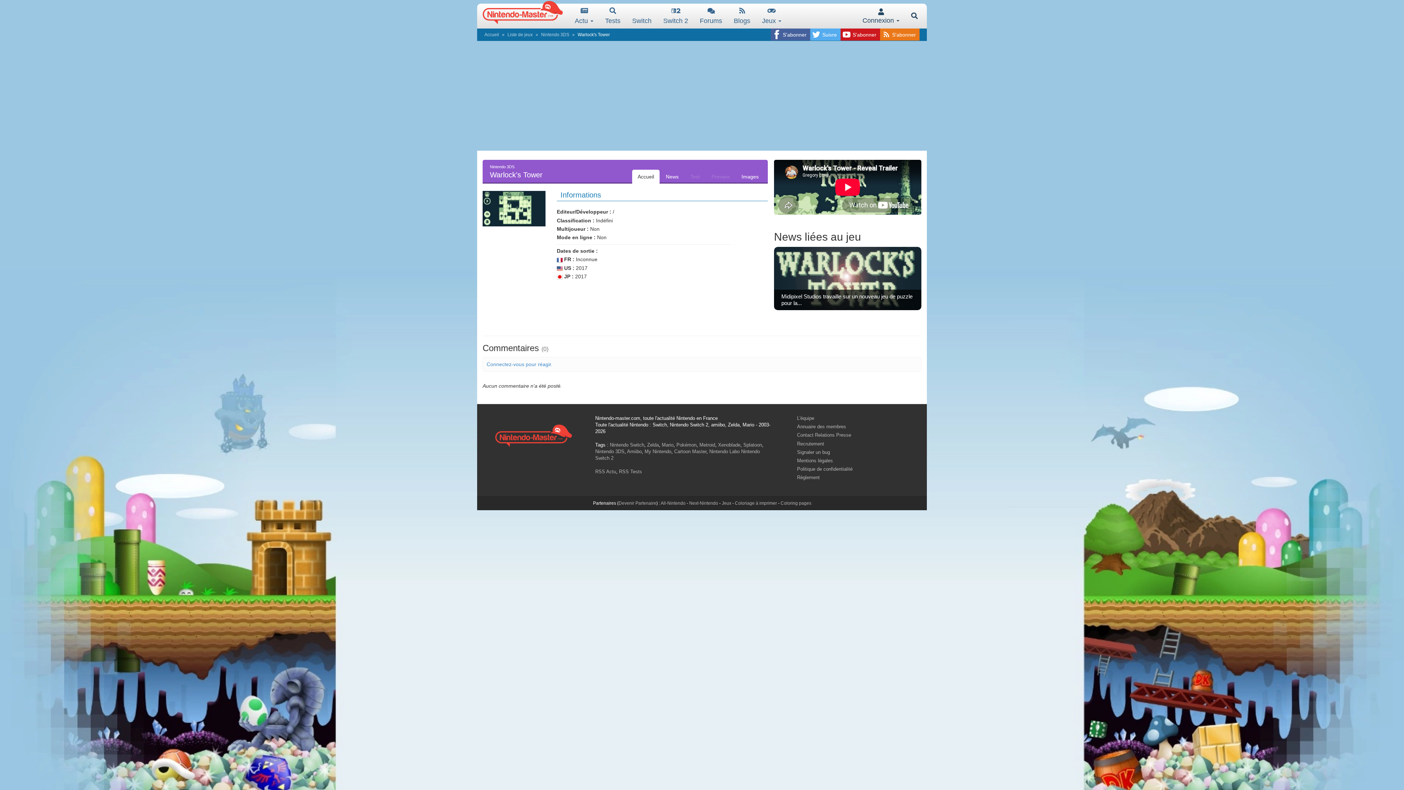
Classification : (576, 220)
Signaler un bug (813, 452)
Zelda (653, 445)
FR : (568, 259)
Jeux (770, 21)
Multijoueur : (573, 229)
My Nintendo (658, 451)
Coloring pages (796, 503)
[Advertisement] (702, 96)
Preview (721, 177)
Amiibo (634, 451)
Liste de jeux (520, 34)
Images (750, 177)
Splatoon (752, 445)
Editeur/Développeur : (584, 212)
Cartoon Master (690, 451)
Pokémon (686, 445)
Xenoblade (729, 445)
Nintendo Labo (724, 451)
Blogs (742, 21)
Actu (582, 21)
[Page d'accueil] (533, 434)
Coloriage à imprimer (756, 503)
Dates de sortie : (577, 251)
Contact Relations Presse (824, 435)
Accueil (491, 34)
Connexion (879, 20)
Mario (667, 445)
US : (568, 268)
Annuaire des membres (821, 426)
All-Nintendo (673, 503)
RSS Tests (630, 471)
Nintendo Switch (627, 445)
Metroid (707, 445)
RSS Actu (605, 471)
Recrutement (810, 444)
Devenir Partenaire (637, 503)
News (672, 177)
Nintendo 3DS (555, 34)
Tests (612, 21)
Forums (711, 21)
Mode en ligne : (576, 237)
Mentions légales (815, 460)
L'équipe (805, 418)
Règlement (808, 477)
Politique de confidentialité (825, 469)
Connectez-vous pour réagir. (519, 364)
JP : (568, 276)
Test (695, 177)
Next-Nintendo (703, 503)
